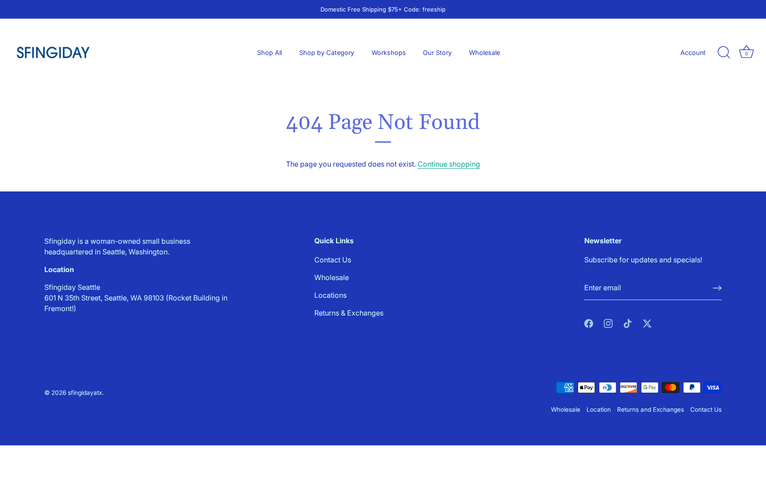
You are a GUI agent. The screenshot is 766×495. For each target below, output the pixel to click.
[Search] (724, 52)
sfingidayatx (85, 392)
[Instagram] (608, 323)
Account (693, 52)
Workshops (388, 52)
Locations (330, 295)
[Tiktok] (627, 323)
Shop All (269, 52)
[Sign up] (717, 288)
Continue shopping (449, 164)
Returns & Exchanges (348, 312)
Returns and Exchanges (650, 409)
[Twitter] (647, 323)
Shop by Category (326, 52)
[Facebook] (588, 323)
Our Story (437, 52)
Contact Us (332, 259)
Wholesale (484, 52)
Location (598, 409)
